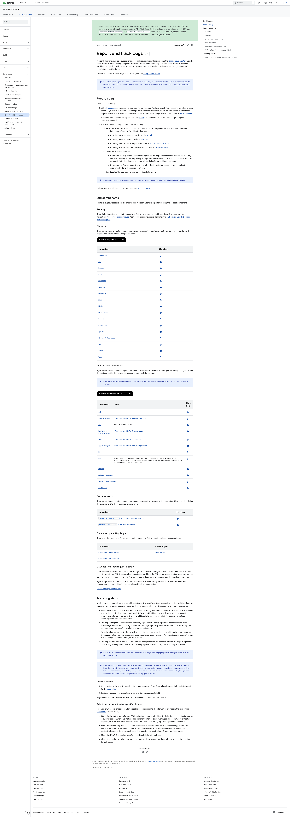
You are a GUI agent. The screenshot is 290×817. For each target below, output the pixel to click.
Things (100, 351)
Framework (102, 281)
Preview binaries (39, 792)
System (101, 332)
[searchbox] (15, 22)
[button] (13, 36)
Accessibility (103, 255)
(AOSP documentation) (117, 525)
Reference (124, 15)
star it (141, 118)
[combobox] (244, 3)
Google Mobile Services (212, 792)
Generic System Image (106, 338)
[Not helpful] (191, 45)
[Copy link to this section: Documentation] (115, 496)
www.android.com (211, 788)
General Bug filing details (160, 381)
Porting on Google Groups (128, 803)
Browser (101, 268)
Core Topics (56, 15)
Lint (99, 452)
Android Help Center (211, 781)
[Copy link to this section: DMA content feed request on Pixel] (136, 567)
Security (41, 15)
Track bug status (143, 188)
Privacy (73, 812)
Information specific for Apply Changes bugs (130, 446)
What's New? (8, 15)
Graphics (101, 287)
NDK (100, 458)
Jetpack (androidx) (105, 475)
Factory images (38, 796)
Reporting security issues (118, 217)
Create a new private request (109, 559)
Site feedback (84, 812)
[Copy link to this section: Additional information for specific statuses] (145, 704)
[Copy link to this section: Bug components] (121, 198)
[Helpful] (188, 45)
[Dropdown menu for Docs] (27, 2)
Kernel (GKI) (102, 293)
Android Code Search (41, 3)
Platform (144, 139)
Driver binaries (38, 799)
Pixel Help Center (210, 785)
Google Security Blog (126, 792)
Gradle (100, 439)
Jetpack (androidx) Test (107, 481)
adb (99, 412)
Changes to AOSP (162, 34)
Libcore (101, 319)
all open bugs (110, 108)
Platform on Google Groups (128, 796)
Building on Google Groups (128, 799)
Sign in (284, 3)
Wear (100, 357)
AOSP (98, 45)
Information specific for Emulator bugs (128, 431)
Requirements (38, 785)
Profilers (101, 469)
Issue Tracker (209, 799)
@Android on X (124, 781)
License (66, 812)
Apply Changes (104, 446)
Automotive (109, 15)
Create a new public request (109, 553)
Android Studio (104, 418)
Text (100, 344)
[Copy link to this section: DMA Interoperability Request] (130, 533)
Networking (102, 325)
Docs (22, 3)
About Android (38, 812)
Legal (59, 812)
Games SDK (102, 488)
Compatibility (72, 15)
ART (99, 262)
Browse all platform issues (111, 240)
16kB (100, 300)
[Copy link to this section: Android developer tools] (125, 365)
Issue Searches (186, 113)
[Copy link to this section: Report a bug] (116, 98)
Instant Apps (103, 313)
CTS (100, 274)
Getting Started (25, 15)
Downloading (38, 788)
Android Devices (91, 15)
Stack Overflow (209, 796)
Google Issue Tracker (151, 74)
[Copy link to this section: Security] (107, 209)
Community (50, 812)
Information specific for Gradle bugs (127, 439)
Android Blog (123, 788)
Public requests (160, 553)
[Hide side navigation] (27, 813)
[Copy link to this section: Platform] (108, 226)
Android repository (40, 781)
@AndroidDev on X (126, 785)
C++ (99, 425)
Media (100, 306)
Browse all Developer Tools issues (115, 393)
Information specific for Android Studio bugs (130, 418)
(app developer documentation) (121, 518)
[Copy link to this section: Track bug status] (121, 598)
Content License (154, 761)
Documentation (11, 9)
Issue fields (111, 689)
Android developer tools (159, 143)
